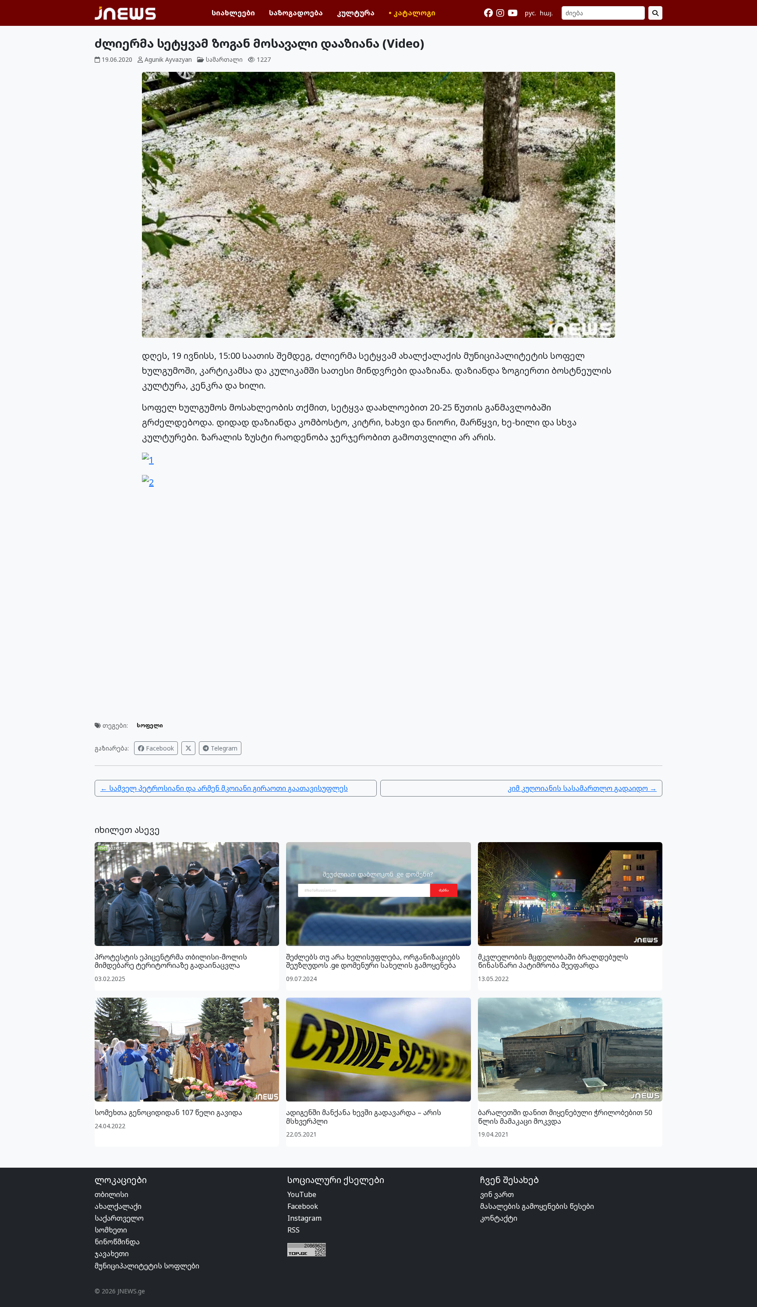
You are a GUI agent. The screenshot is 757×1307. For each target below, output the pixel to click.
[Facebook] (488, 13)
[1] (148, 459)
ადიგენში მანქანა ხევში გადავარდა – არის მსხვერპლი (363, 1117)
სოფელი (150, 725)
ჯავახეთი (112, 1253)
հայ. (546, 13)
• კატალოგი (412, 13)
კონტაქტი (498, 1218)
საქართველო (119, 1218)
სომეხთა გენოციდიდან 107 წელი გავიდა (168, 1112)
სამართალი (224, 59)
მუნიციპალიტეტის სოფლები (147, 1266)
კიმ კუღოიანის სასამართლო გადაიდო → (582, 788)
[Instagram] (500, 13)
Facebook (159, 748)
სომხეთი (111, 1230)
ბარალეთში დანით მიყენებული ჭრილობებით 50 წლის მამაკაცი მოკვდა (565, 1117)
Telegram (223, 748)
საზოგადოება (296, 13)
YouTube (301, 1194)
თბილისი (111, 1194)
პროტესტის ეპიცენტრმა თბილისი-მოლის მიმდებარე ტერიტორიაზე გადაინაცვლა (171, 961)
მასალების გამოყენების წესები (537, 1206)
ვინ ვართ (497, 1194)
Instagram (304, 1218)
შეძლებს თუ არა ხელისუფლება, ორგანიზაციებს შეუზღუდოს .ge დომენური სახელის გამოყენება (373, 961)
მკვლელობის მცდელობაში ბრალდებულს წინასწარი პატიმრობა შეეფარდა (553, 961)
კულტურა (356, 13)
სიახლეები (233, 13)
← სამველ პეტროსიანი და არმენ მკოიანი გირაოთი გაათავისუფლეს (224, 788)
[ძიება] (655, 13)
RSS (293, 1230)
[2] (148, 482)
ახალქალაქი (118, 1206)
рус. (530, 13)
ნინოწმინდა (117, 1242)
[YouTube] (513, 13)
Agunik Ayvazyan (168, 59)
